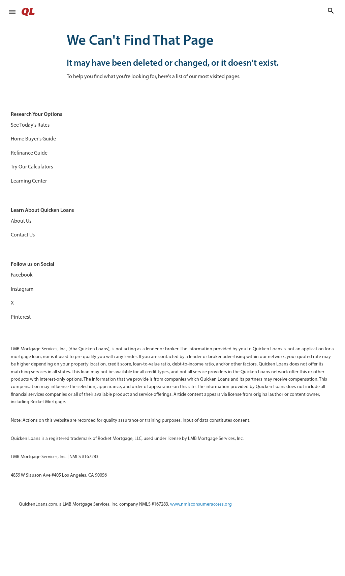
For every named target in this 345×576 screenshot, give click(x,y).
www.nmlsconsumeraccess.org (201, 504)
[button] (12, 12)
